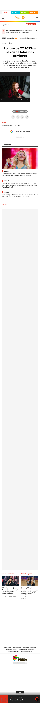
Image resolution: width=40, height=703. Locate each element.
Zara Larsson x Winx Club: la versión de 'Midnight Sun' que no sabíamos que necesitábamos (19, 174)
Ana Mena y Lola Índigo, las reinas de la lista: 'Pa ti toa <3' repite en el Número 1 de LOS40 (20, 196)
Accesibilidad (17, 647)
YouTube (16, 605)
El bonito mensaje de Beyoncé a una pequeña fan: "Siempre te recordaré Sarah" (10, 591)
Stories (32, 605)
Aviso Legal (7, 647)
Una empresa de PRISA (20, 658)
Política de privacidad (29, 647)
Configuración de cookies (26, 649)
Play (37, 699)
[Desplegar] (20, 692)
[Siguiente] (37, 38)
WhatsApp (22, 117)
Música (10, 43)
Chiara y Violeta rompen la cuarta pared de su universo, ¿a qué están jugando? (29, 591)
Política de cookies (11, 649)
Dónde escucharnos (26, 651)
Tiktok (11, 605)
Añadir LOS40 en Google (22, 131)
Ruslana (4, 204)
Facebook (13, 117)
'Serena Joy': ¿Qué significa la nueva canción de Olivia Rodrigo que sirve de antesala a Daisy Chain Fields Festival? (20, 185)
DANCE (23, 13)
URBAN (32, 13)
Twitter (18, 117)
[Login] (37, 18)
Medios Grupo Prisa (20, 663)
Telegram (27, 117)
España (4, 25)
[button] (2, 104)
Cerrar (37, 30)
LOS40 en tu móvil (13, 651)
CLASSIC (14, 13)
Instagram (7, 605)
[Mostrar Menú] (3, 17)
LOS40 (5, 13)
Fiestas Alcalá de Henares (28, 38)
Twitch (28, 605)
